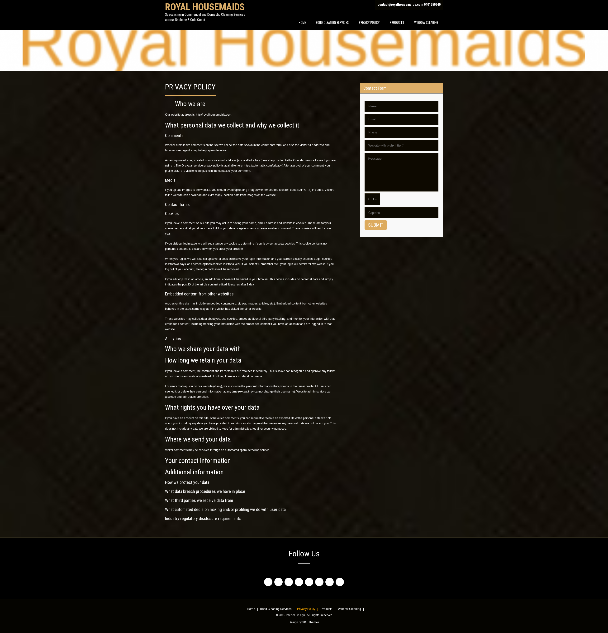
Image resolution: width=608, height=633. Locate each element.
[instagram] (309, 582)
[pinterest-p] (329, 582)
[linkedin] (289, 582)
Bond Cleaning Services (332, 22)
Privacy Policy (369, 22)
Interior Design (296, 615)
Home (302, 22)
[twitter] (278, 582)
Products (397, 22)
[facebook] (268, 582)
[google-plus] (299, 582)
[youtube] (319, 582)
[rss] (340, 582)
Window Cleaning (426, 22)
